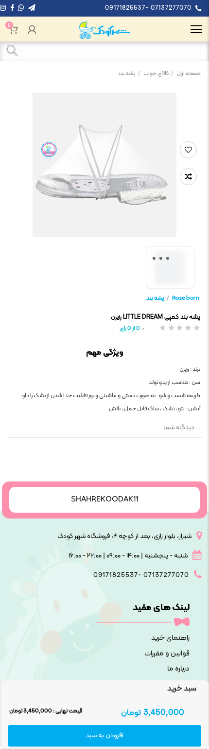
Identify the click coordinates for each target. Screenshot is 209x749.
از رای (130, 329)
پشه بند (129, 73)
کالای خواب (158, 73)
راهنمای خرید (170, 638)
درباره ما (178, 668)
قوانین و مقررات (167, 653)
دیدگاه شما (178, 428)
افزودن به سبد (104, 735)
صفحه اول (188, 73)
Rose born (185, 298)
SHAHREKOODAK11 (104, 499)
